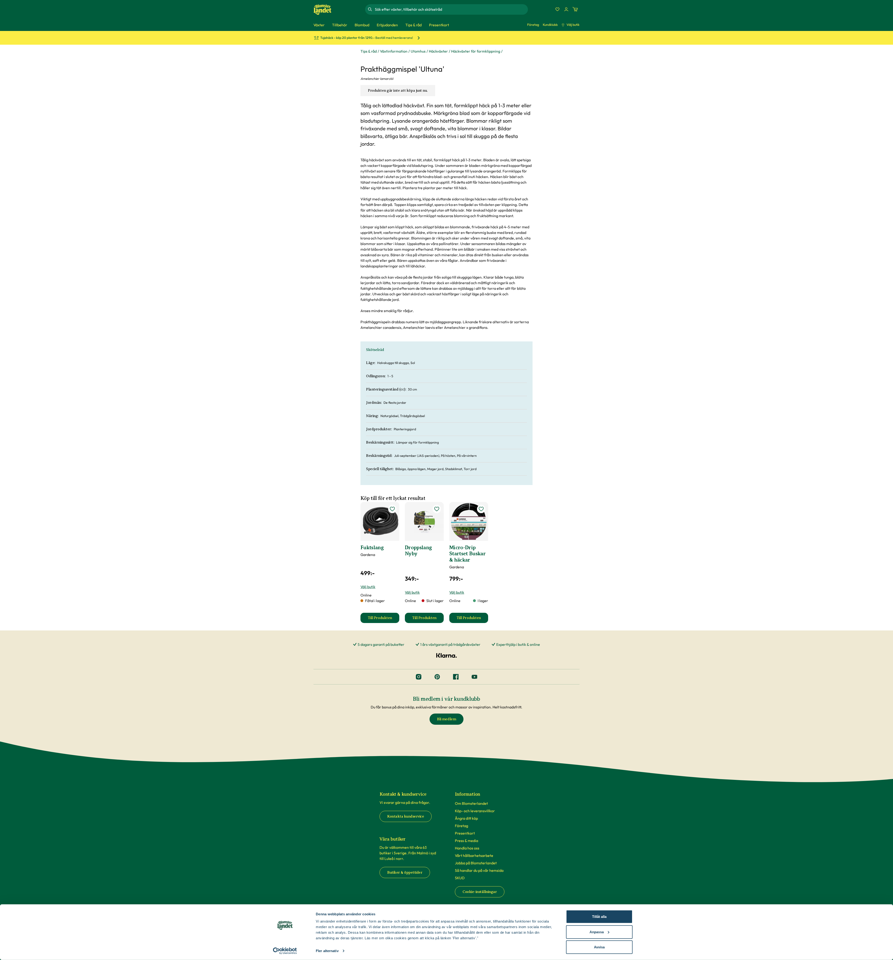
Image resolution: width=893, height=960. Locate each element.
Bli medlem (446, 719)
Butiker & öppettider (404, 872)
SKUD (460, 878)
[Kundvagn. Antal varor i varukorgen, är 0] (575, 9)
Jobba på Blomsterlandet (476, 863)
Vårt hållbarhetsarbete (474, 855)
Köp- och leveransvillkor (475, 810)
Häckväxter (438, 51)
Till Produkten (383, 619)
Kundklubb (550, 25)
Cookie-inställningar (480, 892)
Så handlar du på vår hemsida (479, 870)
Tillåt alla (599, 917)
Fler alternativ (327, 951)
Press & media (466, 840)
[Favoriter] (557, 9)
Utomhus (418, 51)
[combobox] (450, 9)
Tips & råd (368, 51)
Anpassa (597, 932)
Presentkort (465, 833)
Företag (533, 25)
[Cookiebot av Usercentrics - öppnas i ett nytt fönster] (285, 950)
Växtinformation (393, 51)
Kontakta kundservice (405, 816)
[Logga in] (566, 9)
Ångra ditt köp (466, 818)
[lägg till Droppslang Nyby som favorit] (437, 509)
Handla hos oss (467, 848)
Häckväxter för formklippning (475, 51)
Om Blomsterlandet (471, 803)
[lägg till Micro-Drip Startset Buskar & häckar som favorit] (481, 509)
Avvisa (599, 947)
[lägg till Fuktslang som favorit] (392, 509)
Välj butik (573, 25)
